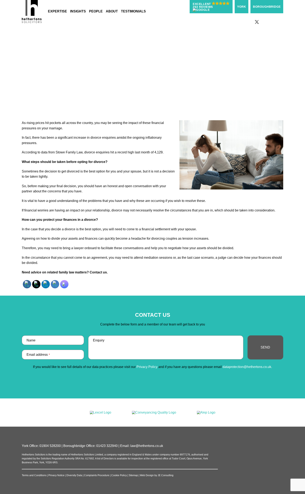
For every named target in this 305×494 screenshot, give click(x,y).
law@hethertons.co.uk (146, 446)
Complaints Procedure (96, 475)
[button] (211, 6)
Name (31, 340)
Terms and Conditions (34, 475)
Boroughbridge (267, 6)
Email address (38, 354)
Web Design (147, 475)
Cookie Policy (119, 475)
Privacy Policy (147, 367)
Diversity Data (74, 475)
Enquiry (98, 340)
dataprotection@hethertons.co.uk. (247, 367)
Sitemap (133, 475)
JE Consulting (165, 475)
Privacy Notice (56, 475)
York (241, 6)
